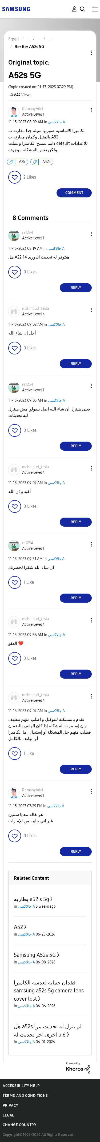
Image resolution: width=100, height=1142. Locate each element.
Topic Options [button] (82, 53)
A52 (18, 927)
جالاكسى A (56, 122)
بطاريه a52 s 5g (31, 899)
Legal (8, 1115)
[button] (82, 110)
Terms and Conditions (25, 1095)
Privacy (10, 1105)
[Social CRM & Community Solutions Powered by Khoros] (78, 1067)
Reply (76, 287)
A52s (46, 161)
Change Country (19, 1125)
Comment (74, 193)
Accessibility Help (21, 1086)
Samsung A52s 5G (35, 955)
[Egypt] (16, 8)
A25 (22, 161)
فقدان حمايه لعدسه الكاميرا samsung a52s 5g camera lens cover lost (49, 990)
